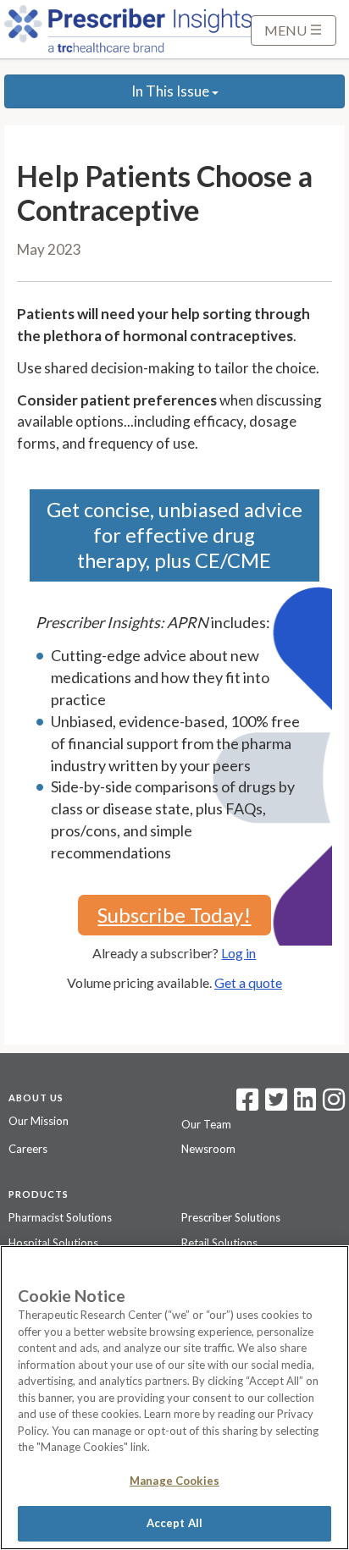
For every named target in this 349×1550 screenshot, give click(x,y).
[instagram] (334, 1104)
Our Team (206, 1124)
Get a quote (248, 982)
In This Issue (171, 91)
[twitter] (274, 1104)
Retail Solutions (219, 1242)
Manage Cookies (174, 1480)
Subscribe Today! (174, 914)
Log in (238, 953)
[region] (174, 1397)
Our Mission (38, 1121)
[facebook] (247, 1104)
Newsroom (208, 1149)
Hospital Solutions (53, 1242)
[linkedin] (305, 1104)
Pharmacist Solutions (60, 1217)
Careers (27, 1149)
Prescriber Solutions (230, 1217)
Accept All (174, 1523)
